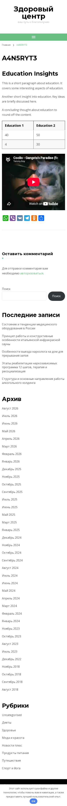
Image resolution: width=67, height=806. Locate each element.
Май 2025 (8, 515)
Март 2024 (9, 606)
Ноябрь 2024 (11, 545)
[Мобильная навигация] (33, 37)
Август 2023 (10, 644)
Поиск (6, 289)
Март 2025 (9, 522)
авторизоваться (31, 273)
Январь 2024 (11, 621)
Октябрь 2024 (11, 553)
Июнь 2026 (10, 423)
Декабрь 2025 (11, 469)
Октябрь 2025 (11, 484)
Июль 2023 (9, 652)
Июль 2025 (9, 499)
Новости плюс (12, 745)
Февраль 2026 (12, 454)
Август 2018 (10, 689)
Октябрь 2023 (11, 636)
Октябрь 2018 (11, 674)
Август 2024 (10, 568)
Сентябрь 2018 (12, 682)
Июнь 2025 (10, 507)
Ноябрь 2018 (11, 667)
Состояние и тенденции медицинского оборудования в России (29, 326)
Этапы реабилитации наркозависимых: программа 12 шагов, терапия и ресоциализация (29, 367)
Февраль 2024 (12, 614)
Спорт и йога (11, 768)
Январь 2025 (11, 530)
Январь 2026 (11, 461)
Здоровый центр (33, 12)
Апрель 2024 (10, 598)
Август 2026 (10, 408)
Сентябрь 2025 (12, 492)
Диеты (6, 722)
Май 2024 (8, 591)
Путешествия (11, 760)
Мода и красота (13, 738)
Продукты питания (15, 753)
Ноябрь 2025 (11, 477)
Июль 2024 (9, 576)
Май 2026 (8, 431)
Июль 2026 (9, 416)
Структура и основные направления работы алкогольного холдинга (33, 381)
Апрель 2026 (10, 439)
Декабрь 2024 (11, 538)
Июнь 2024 (10, 583)
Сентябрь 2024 (12, 560)
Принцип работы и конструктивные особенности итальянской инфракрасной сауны (31, 340)
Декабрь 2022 (11, 659)
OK (34, 801)
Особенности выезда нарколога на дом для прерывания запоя (32, 353)
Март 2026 (9, 446)
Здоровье (9, 730)
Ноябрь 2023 (11, 629)
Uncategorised (12, 715)
